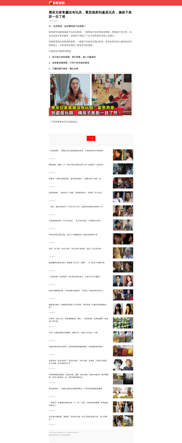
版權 (69, 435)
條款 (63, 435)
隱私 (66, 435)
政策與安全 (58, 435)
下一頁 (91, 138)
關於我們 (51, 435)
